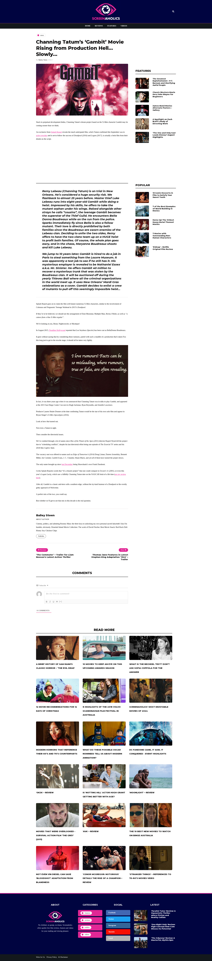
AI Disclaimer (63, 957)
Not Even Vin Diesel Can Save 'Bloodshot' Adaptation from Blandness (54, 878)
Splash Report (56, 132)
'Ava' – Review (91, 831)
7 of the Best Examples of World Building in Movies (164, 208)
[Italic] (50, 601)
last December (67, 464)
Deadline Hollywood (57, 330)
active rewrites (41, 135)
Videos (124, 26)
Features (111, 26)
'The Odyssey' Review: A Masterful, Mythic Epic (163, 939)
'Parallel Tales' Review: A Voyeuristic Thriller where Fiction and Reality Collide (163, 914)
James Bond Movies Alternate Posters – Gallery (162, 108)
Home (87, 26)
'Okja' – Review (45, 792)
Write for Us (40, 957)
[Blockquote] (57, 601)
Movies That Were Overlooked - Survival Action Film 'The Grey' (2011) (55, 835)
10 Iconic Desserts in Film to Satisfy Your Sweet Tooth (163, 195)
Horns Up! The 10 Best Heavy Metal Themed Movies (163, 222)
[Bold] (46, 601)
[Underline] (53, 601)
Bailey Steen (43, 60)
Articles (41, 536)
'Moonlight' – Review (141, 792)
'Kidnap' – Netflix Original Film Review (163, 248)
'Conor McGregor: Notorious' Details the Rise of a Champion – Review (102, 878)
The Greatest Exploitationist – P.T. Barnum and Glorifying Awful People (164, 82)
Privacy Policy (51, 957)
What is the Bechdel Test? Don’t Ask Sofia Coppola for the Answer (149, 668)
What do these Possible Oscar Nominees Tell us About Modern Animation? (102, 754)
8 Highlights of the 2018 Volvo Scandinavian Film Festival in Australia (102, 711)
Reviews (99, 26)
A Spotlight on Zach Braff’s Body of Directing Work (162, 121)
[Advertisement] (82, 161)
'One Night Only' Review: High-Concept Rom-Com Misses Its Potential (163, 926)
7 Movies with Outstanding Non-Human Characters (162, 235)
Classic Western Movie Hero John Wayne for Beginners (164, 94)
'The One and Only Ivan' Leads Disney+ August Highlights (164, 135)
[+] (60, 601)
